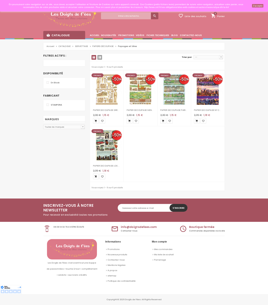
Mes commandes (163, 249)
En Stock (55, 82)
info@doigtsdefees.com (139, 227)
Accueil (50, 46)
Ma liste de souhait (164, 254)
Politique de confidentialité (122, 281)
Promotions (114, 249)
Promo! (97, 75)
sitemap (112, 275)
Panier (218, 15)
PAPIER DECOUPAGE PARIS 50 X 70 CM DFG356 (174, 110)
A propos (112, 270)
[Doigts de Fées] (69, 18)
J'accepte (258, 6)
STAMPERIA (56, 104)
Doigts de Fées (133, 299)
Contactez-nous (116, 259)
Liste (99, 57)
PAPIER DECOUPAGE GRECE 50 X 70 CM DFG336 (107, 110)
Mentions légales (116, 265)
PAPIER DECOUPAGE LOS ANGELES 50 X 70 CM (107, 165)
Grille (94, 57)
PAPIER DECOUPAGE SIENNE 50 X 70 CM (140, 110)
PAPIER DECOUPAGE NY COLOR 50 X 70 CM (207, 110)
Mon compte (159, 241)
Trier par (187, 57)
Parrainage (160, 259)
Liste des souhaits (192, 15)
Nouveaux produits (117, 254)
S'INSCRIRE (178, 208)
